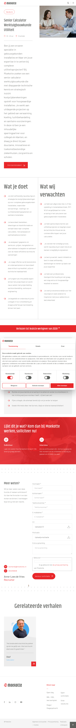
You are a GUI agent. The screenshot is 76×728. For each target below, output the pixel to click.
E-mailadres (37, 512)
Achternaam (37, 493)
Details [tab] (38, 346)
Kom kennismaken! (14, 165)
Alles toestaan (62, 385)
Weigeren (14, 385)
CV (33, 522)
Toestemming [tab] (13, 346)
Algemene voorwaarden (39, 722)
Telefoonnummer (39, 503)
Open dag (50, 692)
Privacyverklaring (53, 722)
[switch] (28, 377)
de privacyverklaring (60, 565)
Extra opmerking (38, 543)
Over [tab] (62, 346)
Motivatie (36, 532)
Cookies (36, 725)
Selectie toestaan (38, 385)
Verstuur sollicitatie (42, 576)
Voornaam (36, 484)
